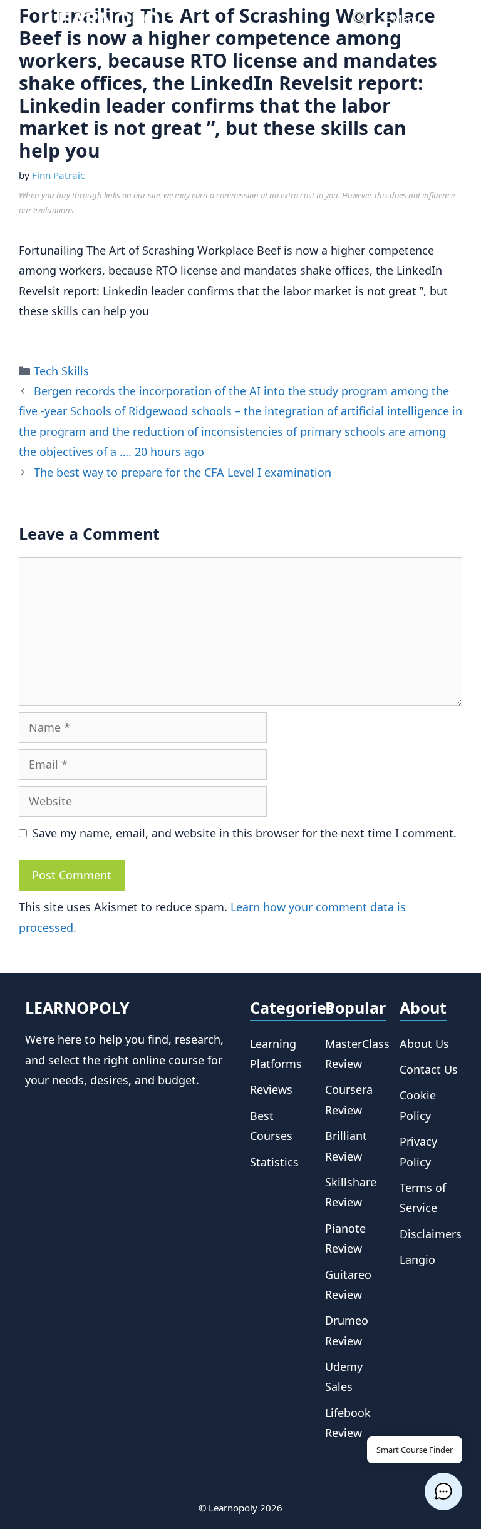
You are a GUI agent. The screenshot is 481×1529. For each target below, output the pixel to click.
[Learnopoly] (115, 19)
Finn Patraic (58, 175)
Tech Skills (61, 370)
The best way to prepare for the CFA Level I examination (182, 472)
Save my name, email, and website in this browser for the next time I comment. (245, 832)
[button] (443, 1491)
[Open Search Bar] (360, 19)
